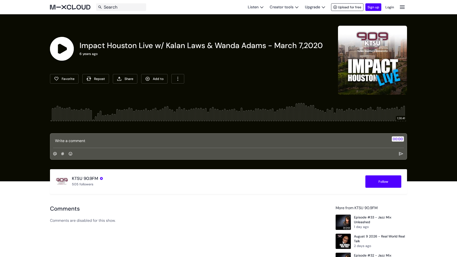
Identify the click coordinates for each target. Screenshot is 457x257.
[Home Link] (70, 7)
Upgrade (312, 7)
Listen (253, 7)
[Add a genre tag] (63, 154)
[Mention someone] (55, 154)
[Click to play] (62, 49)
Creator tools (281, 7)
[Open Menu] (402, 7)
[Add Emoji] (70, 154)
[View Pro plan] (101, 178)
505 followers (82, 184)
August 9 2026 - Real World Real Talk (379, 238)
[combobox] (177, 79)
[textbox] (220, 140)
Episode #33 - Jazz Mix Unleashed (372, 219)
